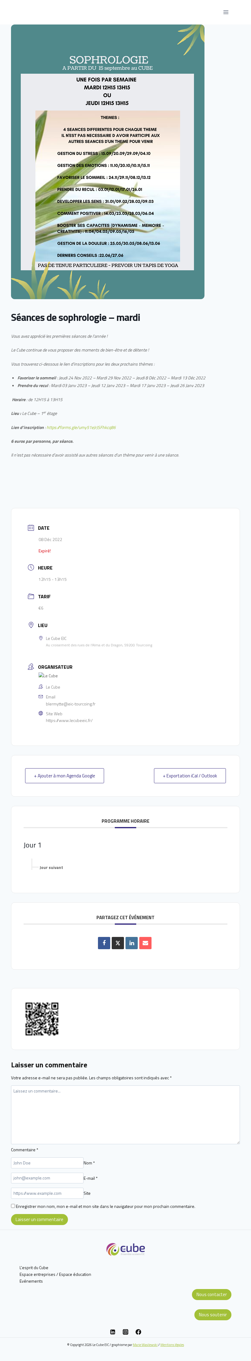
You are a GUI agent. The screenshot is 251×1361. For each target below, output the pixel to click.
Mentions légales (172, 1344)
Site (87, 1193)
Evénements (31, 1281)
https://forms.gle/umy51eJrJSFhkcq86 (81, 427)
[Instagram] (125, 1331)
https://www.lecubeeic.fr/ (69, 720)
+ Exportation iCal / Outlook (190, 775)
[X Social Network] (118, 943)
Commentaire (24, 1149)
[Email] (145, 943)
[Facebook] (138, 1331)
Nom (89, 1163)
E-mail (91, 1178)
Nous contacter (212, 1294)
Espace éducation (75, 1274)
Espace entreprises (37, 1274)
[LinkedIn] (132, 943)
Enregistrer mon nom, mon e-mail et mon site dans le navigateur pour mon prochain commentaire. (105, 1206)
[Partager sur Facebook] (104, 943)
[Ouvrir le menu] (225, 12)
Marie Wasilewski (145, 1344)
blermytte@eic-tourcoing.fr (71, 704)
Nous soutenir (213, 1314)
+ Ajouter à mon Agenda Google (64, 775)
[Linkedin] (112, 1331)
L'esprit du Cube (34, 1267)
